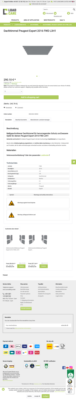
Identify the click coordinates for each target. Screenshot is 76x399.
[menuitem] (59, 10)
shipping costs (37, 384)
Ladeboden (45, 155)
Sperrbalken (41, 291)
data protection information (23, 328)
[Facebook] (63, 368)
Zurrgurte (40, 296)
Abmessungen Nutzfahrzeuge (24, 288)
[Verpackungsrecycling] (26, 368)
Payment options (25, 293)
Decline (30, 396)
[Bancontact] (25, 353)
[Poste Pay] (6, 353)
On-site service (24, 291)
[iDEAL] (18, 353)
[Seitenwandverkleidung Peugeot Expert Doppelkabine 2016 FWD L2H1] (38, 239)
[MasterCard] (31, 346)
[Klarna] (12, 346)
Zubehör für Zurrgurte (44, 293)
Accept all (37, 396)
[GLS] (56, 346)
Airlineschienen (42, 287)
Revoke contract (26, 308)
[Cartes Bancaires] (12, 353)
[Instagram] (70, 368)
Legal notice (59, 296)
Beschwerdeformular (62, 287)
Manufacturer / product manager (40, 119)
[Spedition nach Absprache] (63, 346)
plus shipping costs (16, 82)
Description (8, 119)
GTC (21, 304)
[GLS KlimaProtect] (32, 368)
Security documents (21, 119)
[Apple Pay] (18, 346)
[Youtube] (67, 368)
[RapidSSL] (11, 367)
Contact (22, 298)
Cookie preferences (61, 289)
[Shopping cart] (59, 13)
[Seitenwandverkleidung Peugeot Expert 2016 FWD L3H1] (15, 239)
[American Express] (37, 346)
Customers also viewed (11, 229)
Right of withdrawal (26, 302)
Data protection (60, 293)
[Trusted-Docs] (6, 367)
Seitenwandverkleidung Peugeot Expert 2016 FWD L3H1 (15, 249)
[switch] (70, 392)
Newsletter (59, 291)
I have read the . (18, 328)
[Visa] (25, 346)
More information (8, 380)
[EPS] (31, 353)
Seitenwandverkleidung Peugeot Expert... (37, 249)
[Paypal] (6, 346)
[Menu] (73, 379)
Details (21, 266)
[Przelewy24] (37, 353)
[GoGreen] (37, 368)
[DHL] (49, 346)
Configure (45, 396)
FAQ (21, 296)
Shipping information (28, 300)
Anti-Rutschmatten (43, 289)
